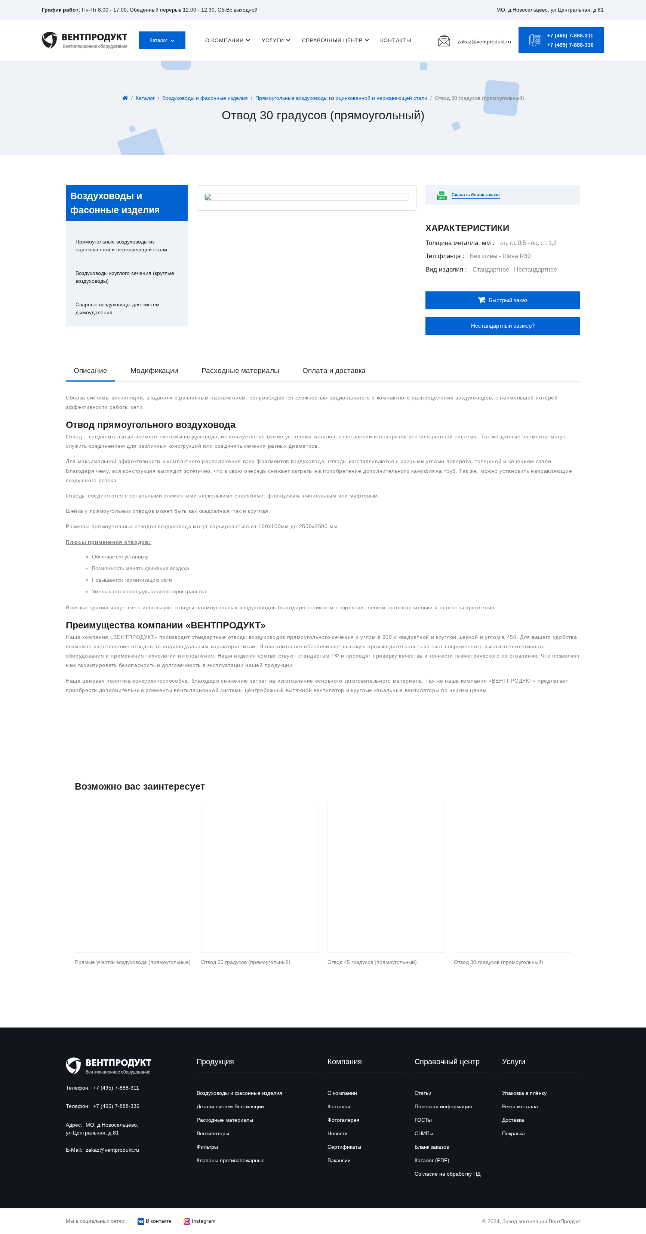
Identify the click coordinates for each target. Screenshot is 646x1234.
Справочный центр (332, 40)
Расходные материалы (240, 370)
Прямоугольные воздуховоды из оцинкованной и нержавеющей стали (341, 98)
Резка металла (520, 1106)
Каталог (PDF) (432, 1160)
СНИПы (424, 1133)
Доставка (513, 1120)
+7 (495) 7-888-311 (570, 36)
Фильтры (207, 1147)
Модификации (154, 370)
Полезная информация (443, 1106)
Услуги (273, 40)
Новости (337, 1133)
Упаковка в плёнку (524, 1093)
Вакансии (339, 1160)
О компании (224, 40)
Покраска (513, 1133)
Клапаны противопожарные (231, 1160)
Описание (90, 370)
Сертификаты (344, 1147)
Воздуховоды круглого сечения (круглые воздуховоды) (125, 277)
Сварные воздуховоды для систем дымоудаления (118, 308)
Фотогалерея (343, 1120)
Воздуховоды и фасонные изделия (205, 98)
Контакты (395, 40)
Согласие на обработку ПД (447, 1174)
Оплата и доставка (334, 370)
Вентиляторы (213, 1133)
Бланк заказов (432, 1147)
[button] (550, 10)
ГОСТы (423, 1120)
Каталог (159, 40)
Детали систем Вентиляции (230, 1106)
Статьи (423, 1093)
